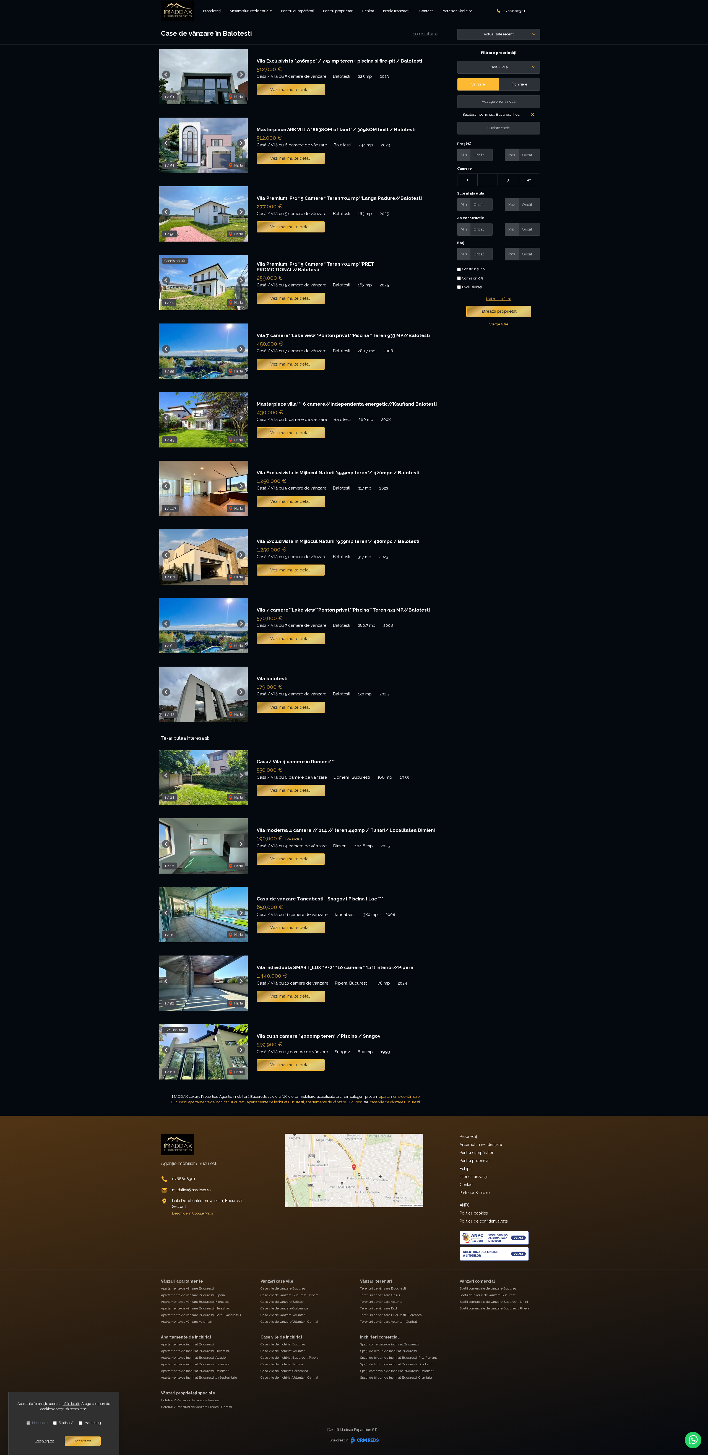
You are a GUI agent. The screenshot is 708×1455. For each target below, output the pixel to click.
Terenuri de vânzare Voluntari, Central (388, 1322)
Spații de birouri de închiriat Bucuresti (388, 1351)
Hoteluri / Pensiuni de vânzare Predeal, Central (196, 1407)
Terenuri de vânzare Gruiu (380, 1295)
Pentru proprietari (338, 11)
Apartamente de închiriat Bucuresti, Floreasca (195, 1364)
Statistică (66, 1423)
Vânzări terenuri (376, 1281)
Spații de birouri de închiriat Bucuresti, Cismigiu (396, 1377)
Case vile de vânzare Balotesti (283, 1302)
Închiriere (519, 84)
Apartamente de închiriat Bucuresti (187, 1344)
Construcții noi (473, 269)
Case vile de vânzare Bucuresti (284, 1288)
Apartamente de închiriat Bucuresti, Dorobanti (195, 1371)
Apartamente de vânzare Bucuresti (187, 1288)
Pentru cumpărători (297, 11)
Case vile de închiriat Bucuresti (284, 1344)
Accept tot (82, 1441)
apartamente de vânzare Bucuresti (334, 1102)
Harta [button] (238, 97)
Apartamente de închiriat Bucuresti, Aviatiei (194, 1358)
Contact (426, 11)
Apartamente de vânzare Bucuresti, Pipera (193, 1295)
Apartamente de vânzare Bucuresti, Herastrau (195, 1308)
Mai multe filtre (498, 299)
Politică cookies (474, 1213)
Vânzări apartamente (182, 1281)
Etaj (460, 243)
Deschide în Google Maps (193, 1213)
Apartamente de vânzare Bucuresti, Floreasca (195, 1302)
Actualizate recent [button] (499, 34)
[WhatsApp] (693, 1440)
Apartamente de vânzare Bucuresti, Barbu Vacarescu (201, 1315)
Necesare (40, 1423)
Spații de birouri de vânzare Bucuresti (488, 1295)
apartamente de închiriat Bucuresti (216, 1102)
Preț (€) (464, 144)
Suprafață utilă (470, 193)
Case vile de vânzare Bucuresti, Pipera (289, 1295)
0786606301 (514, 11)
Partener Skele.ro (457, 11)
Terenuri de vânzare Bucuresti (383, 1288)
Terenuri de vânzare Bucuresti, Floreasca (391, 1315)
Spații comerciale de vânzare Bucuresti (489, 1288)
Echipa (368, 11)
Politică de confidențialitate (484, 1221)
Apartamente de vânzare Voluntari (186, 1322)
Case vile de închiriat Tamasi (282, 1364)
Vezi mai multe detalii (290, 89)
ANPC (465, 1205)
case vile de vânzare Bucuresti (395, 1102)
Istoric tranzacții (396, 11)
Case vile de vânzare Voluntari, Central (289, 1322)
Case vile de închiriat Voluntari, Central (289, 1377)
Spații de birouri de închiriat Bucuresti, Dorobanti (396, 1364)
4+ (529, 180)
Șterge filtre (498, 324)
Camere (464, 168)
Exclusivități (472, 287)
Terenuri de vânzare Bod (378, 1308)
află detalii (71, 1404)
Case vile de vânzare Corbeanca (284, 1308)
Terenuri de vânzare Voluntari (382, 1302)
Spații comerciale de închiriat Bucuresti (389, 1344)
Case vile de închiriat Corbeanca (284, 1371)
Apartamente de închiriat (186, 1337)
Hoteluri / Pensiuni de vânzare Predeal (190, 1400)
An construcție (470, 218)
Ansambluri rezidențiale (251, 11)
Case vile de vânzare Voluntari (283, 1315)
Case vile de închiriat (281, 1337)
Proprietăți (212, 11)
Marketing (92, 1423)
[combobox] (498, 67)
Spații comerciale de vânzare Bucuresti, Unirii (494, 1302)
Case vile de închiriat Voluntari (283, 1351)
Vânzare (478, 84)
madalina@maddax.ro (191, 1190)
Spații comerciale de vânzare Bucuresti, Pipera (494, 1308)
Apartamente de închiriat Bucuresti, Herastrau (195, 1351)
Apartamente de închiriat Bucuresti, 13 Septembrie (199, 1377)
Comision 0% (472, 278)
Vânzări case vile (277, 1281)
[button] (166, 75)
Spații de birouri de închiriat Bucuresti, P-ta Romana (399, 1358)
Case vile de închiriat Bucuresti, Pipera (289, 1358)
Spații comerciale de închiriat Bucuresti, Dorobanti (397, 1371)
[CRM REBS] (364, 1440)
